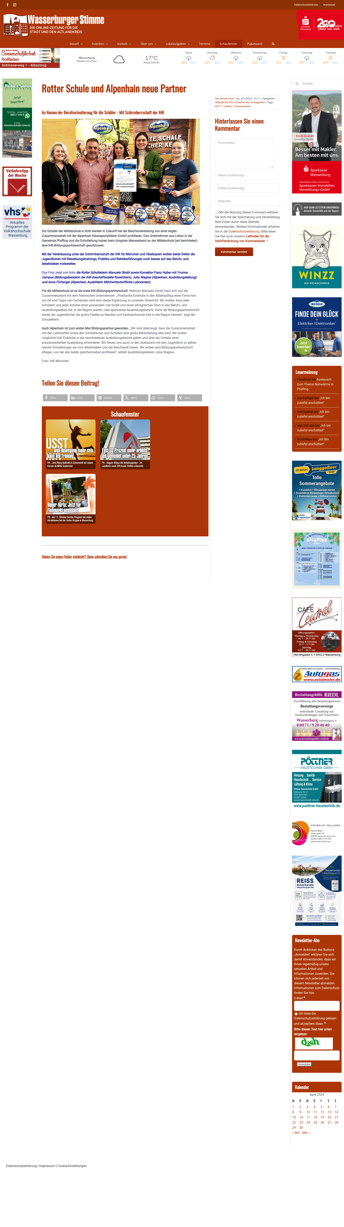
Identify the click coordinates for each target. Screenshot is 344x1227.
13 (329, 1112)
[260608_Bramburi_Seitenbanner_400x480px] (317, 531)
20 (329, 1117)
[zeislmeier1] (317, 668)
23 (301, 1122)
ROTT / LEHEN (223, 106)
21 (336, 1117)
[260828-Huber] (71, 476)
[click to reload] (314, 1043)
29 (294, 1128)
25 (315, 1122)
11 (315, 1112)
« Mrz (296, 1133)
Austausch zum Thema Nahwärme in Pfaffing (315, 384)
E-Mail (299, 998)
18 (315, 1117)
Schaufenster (241, 102)
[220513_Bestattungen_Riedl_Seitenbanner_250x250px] (317, 693)
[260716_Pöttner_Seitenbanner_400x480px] (317, 752)
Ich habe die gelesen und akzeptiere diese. (315, 1019)
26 (322, 1122)
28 (336, 1122)
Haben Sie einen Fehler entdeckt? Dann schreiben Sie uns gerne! (84, 556)
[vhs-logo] (17, 207)
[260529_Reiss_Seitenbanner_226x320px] (317, 858)
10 (308, 1112)
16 (301, 1117)
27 (329, 1122)
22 (294, 1122)
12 (322, 1112)
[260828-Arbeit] (125, 422)
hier (311, 993)
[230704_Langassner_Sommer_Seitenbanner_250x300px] (317, 463)
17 (308, 1117)
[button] (273, 44)
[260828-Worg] (71, 422)
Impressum (47, 1166)
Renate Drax (227, 98)
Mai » (306, 1133)
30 (301, 1128)
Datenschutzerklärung (309, 1018)
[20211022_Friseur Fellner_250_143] (317, 821)
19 (322, 1117)
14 (336, 1112)
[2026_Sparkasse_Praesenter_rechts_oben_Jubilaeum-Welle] (320, 11)
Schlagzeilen (257, 102)
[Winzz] (317, 227)
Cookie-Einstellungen (72, 1166)
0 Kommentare (242, 106)
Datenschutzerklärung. (244, 231)
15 (294, 1117)
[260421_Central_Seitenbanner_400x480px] (317, 600)
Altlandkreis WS (224, 102)
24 (308, 1122)
